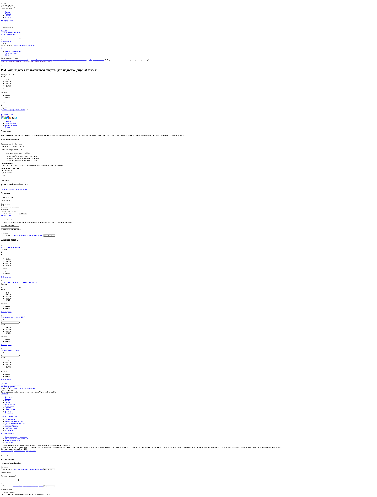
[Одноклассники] (10, 118)
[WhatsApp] (5, 118)
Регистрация (5, 20)
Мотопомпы (9, 430)
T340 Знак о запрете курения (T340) (13, 317)
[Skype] (16, 118)
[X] (13, 118)
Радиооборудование (11, 53)
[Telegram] (2, 118)
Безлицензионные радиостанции (16, 437)
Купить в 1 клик (20, 110)
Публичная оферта (7, 451)
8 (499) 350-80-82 (18, 45)
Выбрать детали (6, 277)
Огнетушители (10, 419)
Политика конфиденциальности (25, 451)
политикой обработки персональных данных (28, 235)
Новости (8, 399)
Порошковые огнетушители (14, 421)
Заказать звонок (29, 45)
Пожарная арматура (11, 426)
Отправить (23, 213)
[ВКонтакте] (7, 118)
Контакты (8, 17)
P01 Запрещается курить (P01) (11, 247)
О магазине (4, 394)
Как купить (8, 397)
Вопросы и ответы (11, 404)
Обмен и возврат (10, 409)
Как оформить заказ (7, 114)
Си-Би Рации (9, 442)
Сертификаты (9, 406)
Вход (11, 20)
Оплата (7, 12)
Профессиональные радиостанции (16, 438)
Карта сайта (9, 413)
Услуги (7, 55)
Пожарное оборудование (13, 51)
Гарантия (8, 15)
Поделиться (5, 116)
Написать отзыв (6, 215)
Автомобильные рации (12, 440)
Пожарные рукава (11, 425)
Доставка (8, 14)
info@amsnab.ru (6, 41)
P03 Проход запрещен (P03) (10, 350)
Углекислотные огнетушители (15, 423)
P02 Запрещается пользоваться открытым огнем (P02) (19, 282)
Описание (8, 122)
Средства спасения (11, 428)
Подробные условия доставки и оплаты (14, 189)
